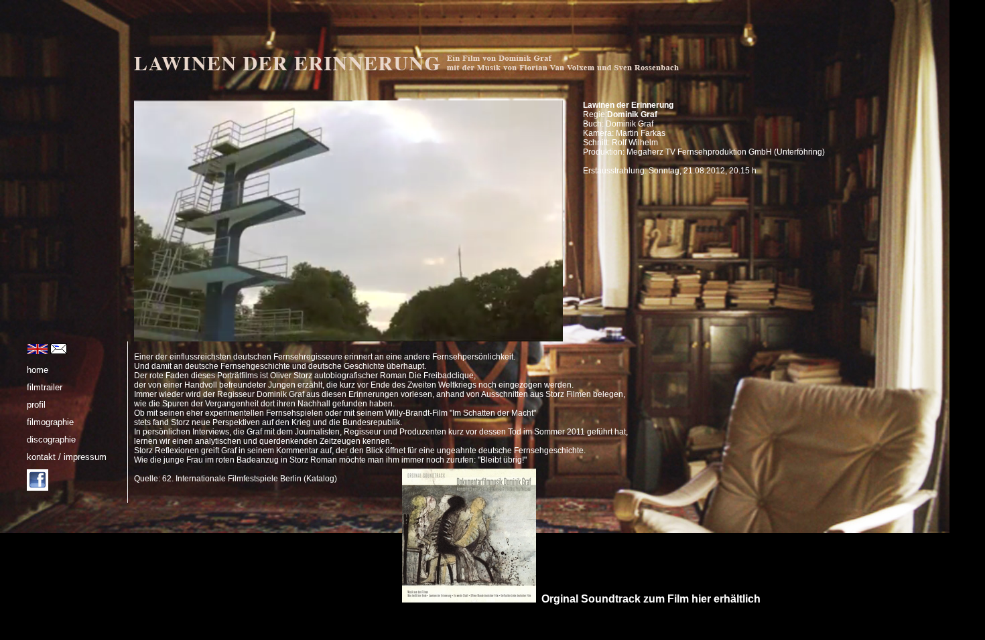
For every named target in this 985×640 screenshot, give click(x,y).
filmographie (50, 422)
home (37, 370)
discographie (51, 439)
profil (36, 405)
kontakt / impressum (67, 457)
